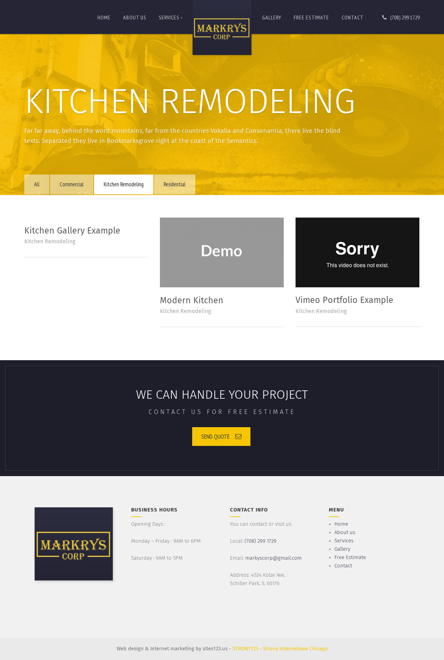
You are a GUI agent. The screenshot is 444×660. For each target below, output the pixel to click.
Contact (353, 17)
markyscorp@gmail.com (273, 558)
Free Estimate (311, 17)
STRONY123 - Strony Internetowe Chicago (280, 648)
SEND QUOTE (215, 436)
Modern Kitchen (191, 300)
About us (134, 17)
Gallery (271, 17)
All (37, 184)
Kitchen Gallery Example (72, 231)
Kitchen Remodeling (124, 184)
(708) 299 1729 (405, 17)
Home (104, 17)
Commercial (72, 184)
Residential (175, 184)
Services (169, 17)
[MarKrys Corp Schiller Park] (222, 29)
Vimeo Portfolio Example (344, 300)
